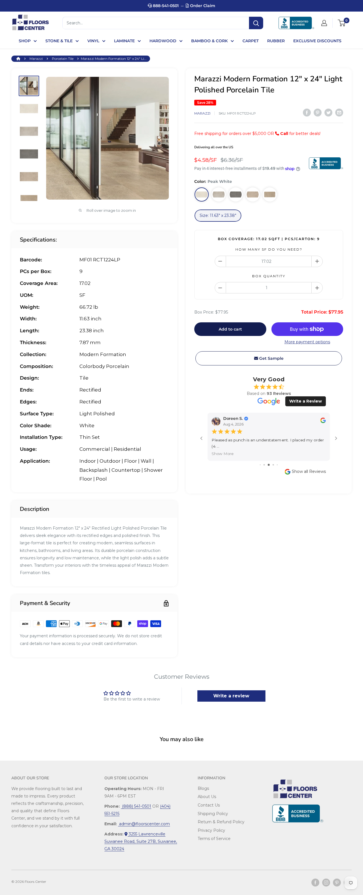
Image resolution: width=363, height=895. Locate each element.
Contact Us (209, 805)
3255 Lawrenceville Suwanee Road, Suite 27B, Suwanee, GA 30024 (140, 841)
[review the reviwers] (323, 421)
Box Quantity (268, 276)
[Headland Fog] (219, 194)
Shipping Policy (213, 813)
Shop (25, 40)
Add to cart (230, 329)
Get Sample (271, 358)
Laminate (124, 40)
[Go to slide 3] (269, 465)
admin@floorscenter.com (144, 823)
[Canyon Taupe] (270, 194)
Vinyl (93, 40)
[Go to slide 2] (264, 465)
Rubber (276, 40)
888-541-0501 (165, 5)
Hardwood (162, 40)
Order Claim (202, 5)
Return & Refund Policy (221, 821)
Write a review (231, 696)
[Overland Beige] (253, 194)
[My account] (324, 23)
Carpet (250, 40)
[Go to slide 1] (260, 464)
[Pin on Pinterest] (318, 113)
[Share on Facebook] (307, 113)
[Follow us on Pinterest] (337, 882)
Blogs (203, 788)
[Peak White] (202, 194)
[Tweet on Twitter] (328, 113)
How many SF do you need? (268, 249)
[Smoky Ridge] (236, 194)
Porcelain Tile (62, 58)
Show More (223, 453)
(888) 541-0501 (136, 806)
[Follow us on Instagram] (326, 882)
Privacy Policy (211, 830)
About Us (207, 796)
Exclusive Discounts (317, 40)
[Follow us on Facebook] (315, 882)
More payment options (307, 341)
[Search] (256, 23)
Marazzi (36, 58)
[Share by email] (339, 113)
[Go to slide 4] (273, 465)
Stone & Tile (59, 40)
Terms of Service (214, 838)
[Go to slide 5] (277, 464)
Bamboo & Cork (209, 40)
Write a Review (305, 401)
